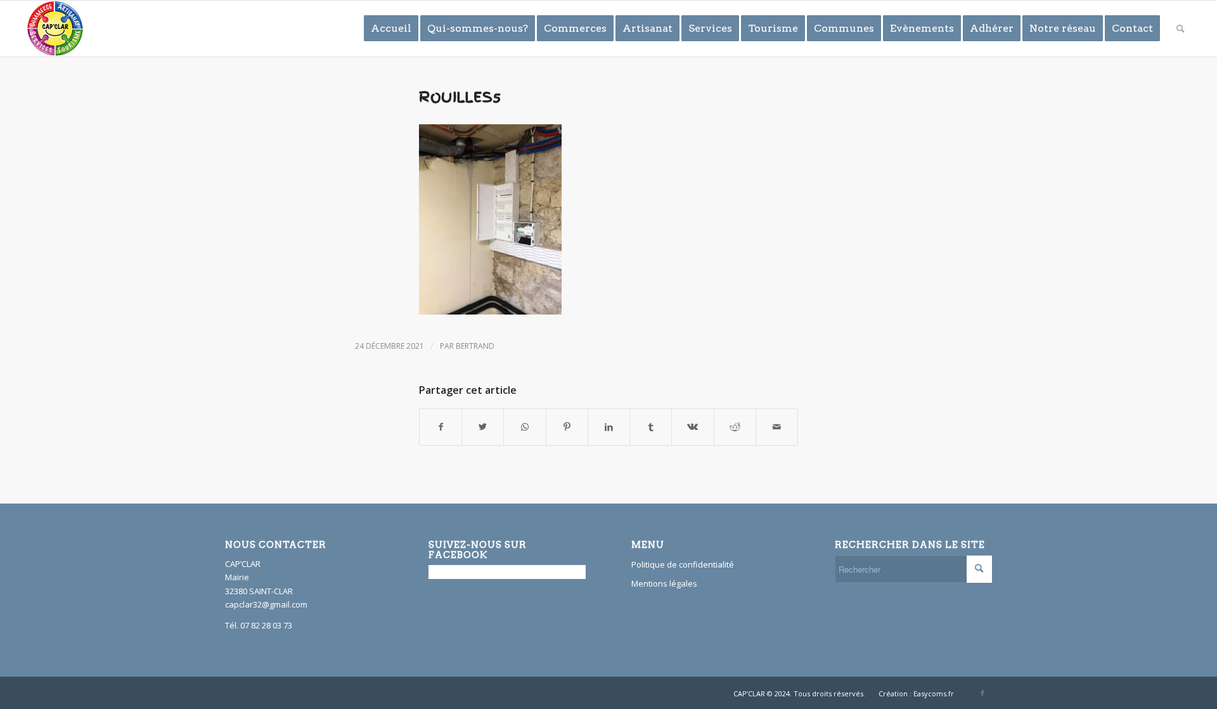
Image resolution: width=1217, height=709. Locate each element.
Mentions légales (664, 583)
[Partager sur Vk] (692, 427)
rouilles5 (460, 97)
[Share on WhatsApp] (524, 427)
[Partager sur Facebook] (440, 427)
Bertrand (475, 346)
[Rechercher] (1180, 28)
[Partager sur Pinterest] (567, 427)
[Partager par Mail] (776, 427)
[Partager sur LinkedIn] (608, 427)
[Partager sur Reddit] (735, 427)
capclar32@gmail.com (266, 604)
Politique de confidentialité (682, 564)
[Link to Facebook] (982, 693)
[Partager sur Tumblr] (650, 427)
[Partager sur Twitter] (482, 427)
